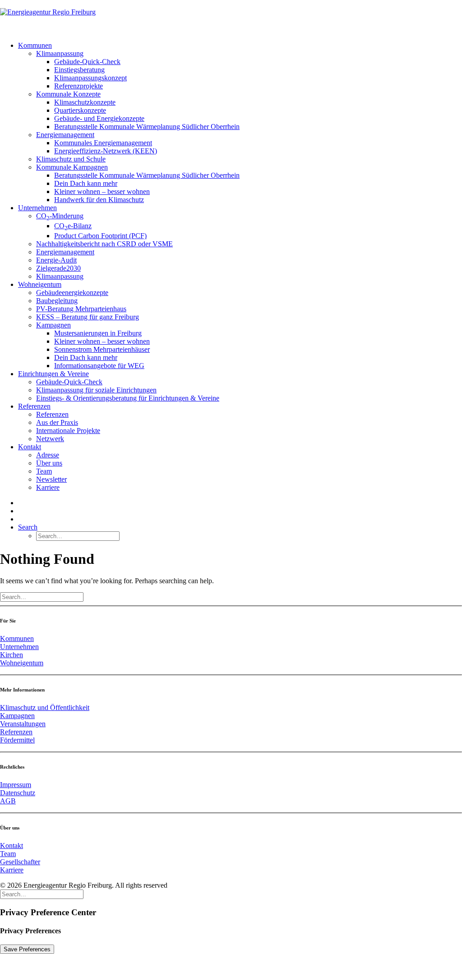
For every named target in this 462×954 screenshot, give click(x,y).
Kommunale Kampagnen (72, 167)
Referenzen (34, 406)
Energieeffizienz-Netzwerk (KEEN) (105, 151)
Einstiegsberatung (79, 70)
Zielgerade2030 (58, 268)
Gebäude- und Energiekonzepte (99, 118)
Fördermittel (17, 740)
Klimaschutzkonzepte (85, 102)
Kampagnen (53, 325)
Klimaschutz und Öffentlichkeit (44, 707)
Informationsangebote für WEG (99, 365)
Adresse (47, 455)
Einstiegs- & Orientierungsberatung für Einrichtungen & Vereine (127, 398)
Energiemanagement (65, 134)
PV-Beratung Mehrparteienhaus (81, 309)
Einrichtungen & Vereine (53, 374)
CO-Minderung (59, 216)
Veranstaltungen (23, 724)
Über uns (49, 463)
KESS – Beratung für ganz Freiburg (87, 317)
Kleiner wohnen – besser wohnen (102, 191)
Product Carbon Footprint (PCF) (100, 236)
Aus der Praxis (57, 422)
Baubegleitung (57, 300)
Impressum (15, 784)
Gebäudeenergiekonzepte (72, 292)
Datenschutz (17, 793)
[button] (27, 527)
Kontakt (29, 447)
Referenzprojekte (78, 86)
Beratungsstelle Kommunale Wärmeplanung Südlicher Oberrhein (147, 126)
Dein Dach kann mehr (85, 183)
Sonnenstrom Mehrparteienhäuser (102, 349)
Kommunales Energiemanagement (103, 143)
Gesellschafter (20, 862)
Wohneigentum (39, 284)
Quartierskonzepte (80, 110)
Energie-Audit (56, 260)
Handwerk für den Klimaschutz (99, 199)
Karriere (48, 487)
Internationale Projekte (68, 430)
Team (44, 471)
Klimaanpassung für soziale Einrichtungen (96, 390)
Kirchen (11, 655)
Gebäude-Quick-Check (87, 61)
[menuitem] (240, 122)
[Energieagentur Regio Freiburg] (231, 17)
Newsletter (51, 479)
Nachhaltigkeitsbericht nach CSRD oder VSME (104, 244)
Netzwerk (50, 438)
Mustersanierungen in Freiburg (98, 333)
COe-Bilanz (73, 226)
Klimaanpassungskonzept (90, 78)
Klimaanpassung (59, 53)
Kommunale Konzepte (68, 94)
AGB (8, 801)
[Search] (41, 596)
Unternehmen (37, 208)
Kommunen (35, 45)
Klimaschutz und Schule (71, 159)
